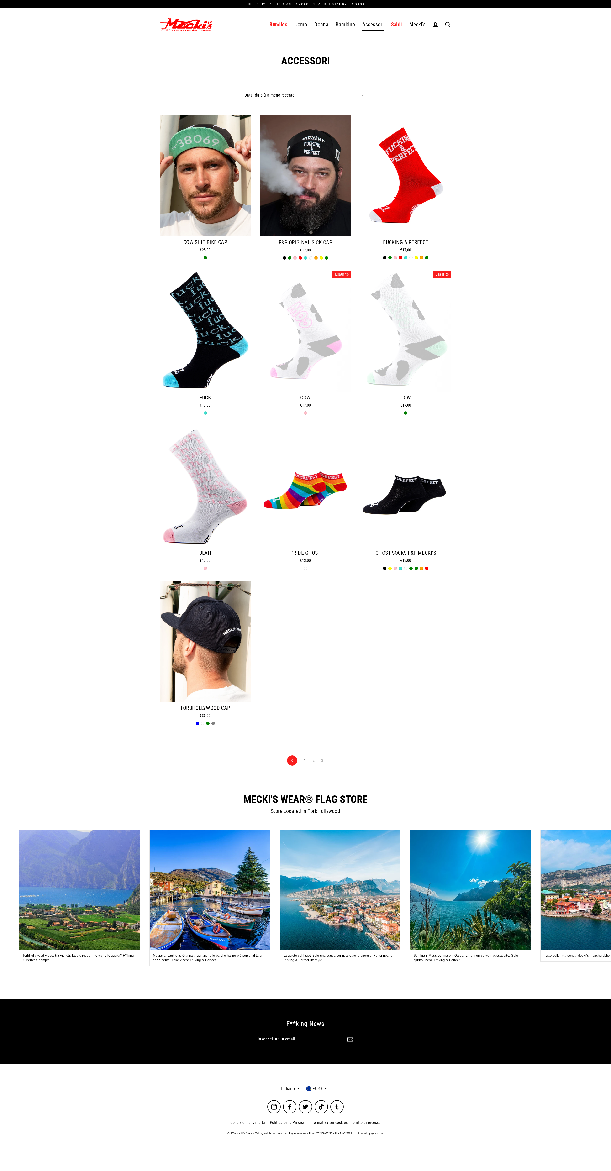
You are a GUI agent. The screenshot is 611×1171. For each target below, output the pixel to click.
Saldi (396, 24)
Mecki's (417, 24)
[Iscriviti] (349, 1039)
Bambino (345, 24)
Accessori (373, 24)
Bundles (278, 24)
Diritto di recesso (367, 1122)
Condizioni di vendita (247, 1122)
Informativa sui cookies (328, 1122)
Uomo (301, 24)
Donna (321, 24)
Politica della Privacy (287, 1122)
